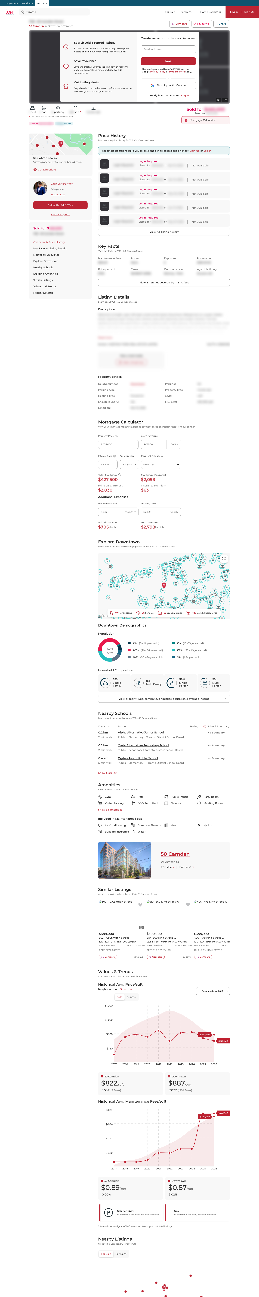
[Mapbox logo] (107, 616)
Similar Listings (43, 280)
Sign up (195, 150)
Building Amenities (45, 273)
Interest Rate (106, 456)
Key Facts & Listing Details (50, 248)
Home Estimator (210, 12)
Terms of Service (176, 71)
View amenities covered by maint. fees (164, 282)
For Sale (170, 12)
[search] (54, 11)
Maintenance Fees (107, 503)
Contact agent (60, 214)
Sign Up (249, 12)
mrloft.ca (42, 3)
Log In (234, 12)
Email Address (150, 48)
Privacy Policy (157, 71)
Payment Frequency (152, 456)
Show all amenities (110, 809)
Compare (181, 23)
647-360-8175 (58, 194)
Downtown (55, 26)
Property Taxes (149, 503)
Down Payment (149, 436)
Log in (185, 95)
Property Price (107, 436)
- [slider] (191, 1001)
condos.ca (27, 3)
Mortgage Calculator (46, 254)
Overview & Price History (49, 242)
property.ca (12, 3)
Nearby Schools (43, 267)
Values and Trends (45, 286)
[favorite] (140, 905)
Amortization (127, 456)
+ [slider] (224, 1001)
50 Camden (36, 26)
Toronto (68, 26)
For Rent (186, 12)
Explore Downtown (45, 261)
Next (168, 61)
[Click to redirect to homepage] (10, 12)
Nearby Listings (43, 292)
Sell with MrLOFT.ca (60, 205)
